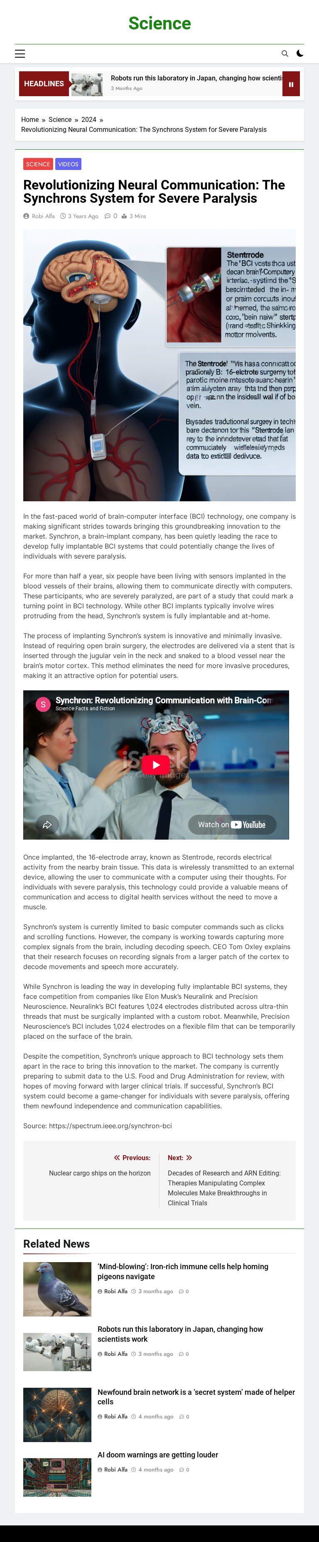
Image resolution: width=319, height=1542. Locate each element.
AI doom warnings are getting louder (158, 1455)
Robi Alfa (43, 216)
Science (159, 23)
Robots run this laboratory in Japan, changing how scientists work (183, 78)
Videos (68, 164)
